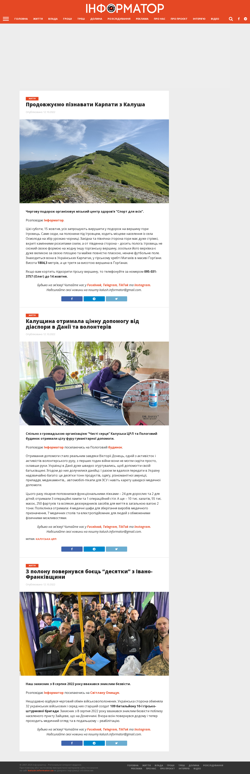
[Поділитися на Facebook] (72, 298)
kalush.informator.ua (41, 770)
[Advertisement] (125, 58)
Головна (21, 18)
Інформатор (53, 220)
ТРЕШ (81, 18)
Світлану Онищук (104, 693)
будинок (115, 447)
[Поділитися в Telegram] (94, 298)
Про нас (159, 18)
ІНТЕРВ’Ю (199, 18)
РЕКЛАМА (142, 18)
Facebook (94, 285)
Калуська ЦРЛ (46, 539)
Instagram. (142, 285)
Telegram (110, 285)
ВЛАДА (53, 18)
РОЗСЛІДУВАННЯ (119, 18)
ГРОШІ (67, 18)
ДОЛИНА (96, 18)
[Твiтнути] (116, 298)
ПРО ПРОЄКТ (179, 18)
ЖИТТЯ (38, 18)
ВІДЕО (215, 18)
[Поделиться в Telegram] (94, 548)
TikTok (123, 285)
